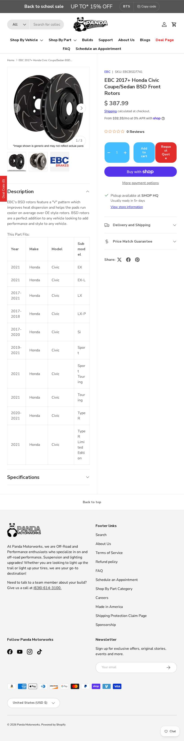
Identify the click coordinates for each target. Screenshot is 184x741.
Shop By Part (60, 40)
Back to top (92, 502)
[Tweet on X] (119, 259)
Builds (87, 40)
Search (101, 534)
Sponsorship (106, 624)
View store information (127, 207)
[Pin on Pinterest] (137, 259)
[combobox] (35, 24)
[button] (174, 24)
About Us (126, 40)
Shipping (110, 111)
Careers (102, 597)
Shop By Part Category (114, 588)
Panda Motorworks (28, 724)
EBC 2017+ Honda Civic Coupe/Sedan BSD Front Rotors (45, 60)
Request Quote (166, 152)
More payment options (140, 183)
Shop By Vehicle (24, 40)
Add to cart (144, 152)
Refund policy (107, 561)
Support (106, 40)
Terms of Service (109, 552)
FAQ (66, 48)
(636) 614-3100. (47, 587)
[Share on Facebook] (128, 259)
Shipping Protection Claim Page (121, 615)
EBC (107, 72)
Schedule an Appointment (98, 48)
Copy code (148, 6)
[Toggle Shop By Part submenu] (75, 40)
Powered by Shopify (53, 724)
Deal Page (165, 40)
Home (10, 60)
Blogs (145, 40)
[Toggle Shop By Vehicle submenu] (41, 40)
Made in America (109, 606)
